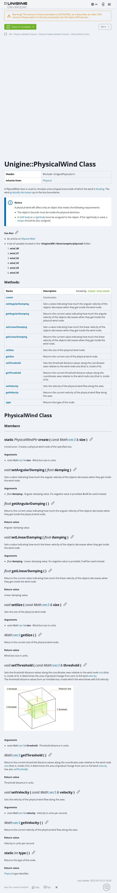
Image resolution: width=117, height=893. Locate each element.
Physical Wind (28, 238)
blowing (100, 189)
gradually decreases (21, 192)
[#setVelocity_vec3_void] (78, 792)
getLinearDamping (16, 336)
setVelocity (12, 386)
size (101, 672)
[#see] (16, 233)
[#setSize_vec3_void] (65, 605)
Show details (103, 291)
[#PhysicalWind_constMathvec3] (91, 439)
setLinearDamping (16, 327)
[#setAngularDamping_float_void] (75, 470)
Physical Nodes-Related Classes (54, 34)
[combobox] (94, 4)
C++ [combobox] (103, 26)
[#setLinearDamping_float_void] (72, 537)
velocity (92, 675)
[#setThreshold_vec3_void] (85, 665)
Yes (37, 887)
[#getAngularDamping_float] (53, 503)
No (49, 887)
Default (91, 291)
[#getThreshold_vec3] (50, 755)
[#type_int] (33, 853)
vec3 (72, 439)
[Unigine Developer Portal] (15, 5)
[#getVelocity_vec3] (46, 822)
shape (20, 220)
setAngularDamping (17, 303)
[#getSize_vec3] (40, 635)
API (10, 34)
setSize (10, 350)
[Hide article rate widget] (56, 887)
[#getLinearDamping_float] (50, 571)
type (8, 402)
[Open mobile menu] (109, 4)
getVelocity (12, 392)
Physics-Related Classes (25, 34)
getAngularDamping (17, 313)
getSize (10, 356)
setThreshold (13, 363)
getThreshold (13, 372)
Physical (47, 180)
